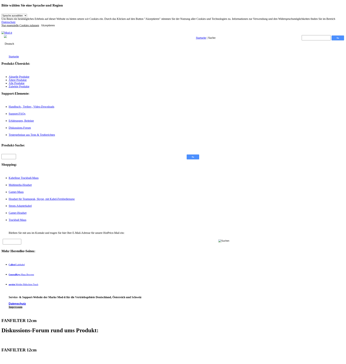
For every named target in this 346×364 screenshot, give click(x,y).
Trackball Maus (17, 219)
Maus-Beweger (21, 274)
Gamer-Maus (16, 191)
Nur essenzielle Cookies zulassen (20, 25)
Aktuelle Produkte (19, 76)
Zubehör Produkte (19, 86)
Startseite (201, 37)
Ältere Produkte (18, 79)
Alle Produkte (17, 83)
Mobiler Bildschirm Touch (23, 284)
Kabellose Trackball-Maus (24, 177)
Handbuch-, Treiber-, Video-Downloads (31, 106)
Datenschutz (8, 22)
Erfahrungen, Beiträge (21, 120)
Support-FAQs (17, 113)
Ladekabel (17, 264)
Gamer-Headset (17, 212)
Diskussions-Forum (20, 127)
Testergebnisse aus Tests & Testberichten (32, 134)
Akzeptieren (48, 25)
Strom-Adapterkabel (20, 205)
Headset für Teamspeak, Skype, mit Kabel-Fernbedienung (42, 198)
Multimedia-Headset (20, 184)
